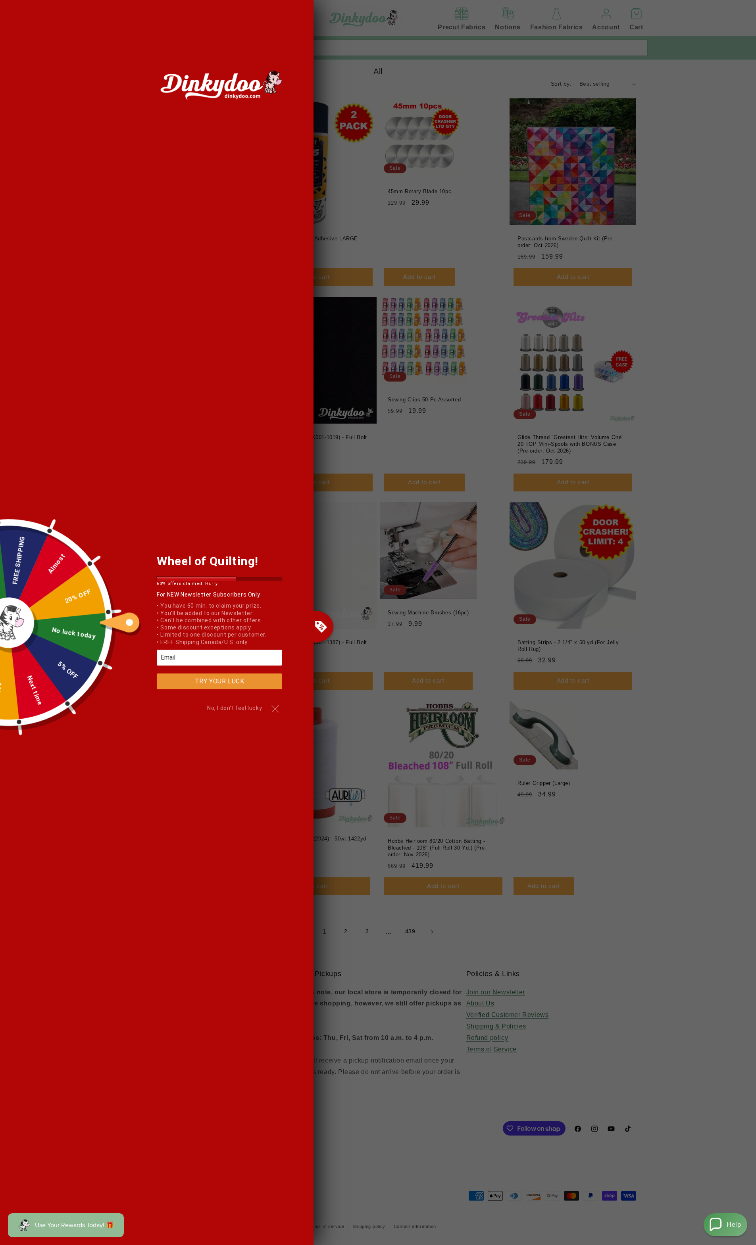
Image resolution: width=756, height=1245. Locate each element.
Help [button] (734, 1224)
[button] (725, 1224)
